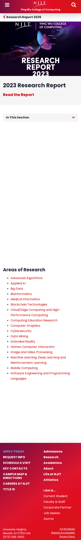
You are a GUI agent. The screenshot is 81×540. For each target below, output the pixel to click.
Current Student (56, 496)
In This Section (17, 117)
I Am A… (50, 490)
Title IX (9, 489)
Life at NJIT (52, 474)
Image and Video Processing (31, 352)
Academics (53, 463)
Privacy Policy (67, 536)
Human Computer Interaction (33, 347)
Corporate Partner (58, 507)
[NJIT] (40, 5)
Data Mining (19, 336)
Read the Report (18, 94)
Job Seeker (52, 513)
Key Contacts (15, 468)
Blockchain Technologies (29, 304)
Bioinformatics (21, 294)
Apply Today (13, 451)
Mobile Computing (24, 368)
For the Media (67, 529)
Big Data (17, 288)
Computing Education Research (34, 320)
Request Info (14, 457)
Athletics (51, 480)
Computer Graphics (25, 325)
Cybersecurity (21, 331)
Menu (7, 5)
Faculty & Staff (54, 502)
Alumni (48, 519)
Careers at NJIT (16, 484)
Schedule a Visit (17, 463)
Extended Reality (23, 341)
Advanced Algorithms (27, 278)
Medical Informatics (25, 299)
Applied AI (18, 283)
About (48, 468)
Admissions (53, 451)
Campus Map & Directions (15, 476)
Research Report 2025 (23, 17)
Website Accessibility (63, 532)
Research (51, 457)
